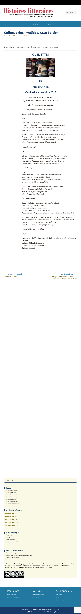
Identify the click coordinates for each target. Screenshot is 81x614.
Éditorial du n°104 (10, 516)
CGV (34, 609)
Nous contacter (10, 540)
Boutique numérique (38, 594)
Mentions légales (26, 609)
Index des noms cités (12, 504)
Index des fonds (11, 492)
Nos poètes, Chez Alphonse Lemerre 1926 (19, 555)
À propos (59, 594)
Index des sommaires (12, 497)
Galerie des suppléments (13, 553)
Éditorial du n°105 (10, 513)
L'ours (8, 537)
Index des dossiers (11, 499)
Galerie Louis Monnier (13, 557)
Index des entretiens (12, 501)
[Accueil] (4, 35)
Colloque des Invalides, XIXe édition (21, 35)
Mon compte (35, 597)
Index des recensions (12, 495)
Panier (33, 600)
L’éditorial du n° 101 (11, 526)
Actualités (36, 47)
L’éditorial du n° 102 (11, 523)
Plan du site (56, 609)
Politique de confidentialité (44, 609)
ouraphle (9, 47)
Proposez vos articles (12, 542)
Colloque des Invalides (50, 47)
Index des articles (11, 490)
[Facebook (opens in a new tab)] (40, 2)
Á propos (9, 535)
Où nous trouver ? (11, 544)
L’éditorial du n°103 (11, 519)
